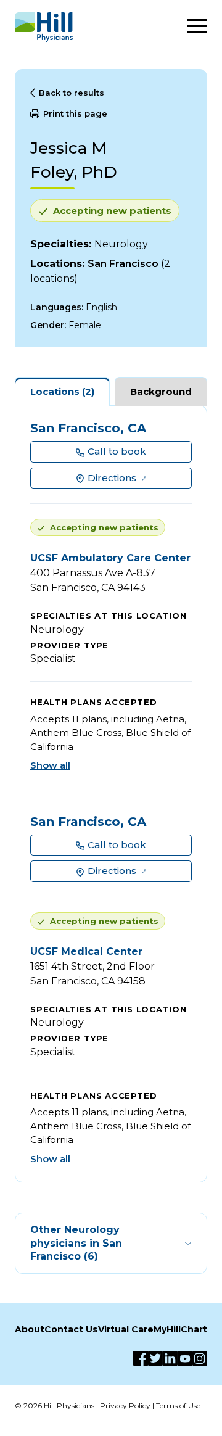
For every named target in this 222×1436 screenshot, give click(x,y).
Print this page (75, 113)
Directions (112, 478)
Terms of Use (178, 1405)
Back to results (71, 92)
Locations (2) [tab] (62, 391)
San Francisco (123, 264)
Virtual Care (126, 1329)
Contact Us (70, 1329)
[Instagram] (199, 1358)
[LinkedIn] (170, 1358)
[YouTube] (185, 1358)
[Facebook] (140, 1358)
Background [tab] (161, 391)
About (29, 1329)
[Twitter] (155, 1358)
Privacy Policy (125, 1405)
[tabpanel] (111, 794)
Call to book (117, 451)
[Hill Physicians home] (44, 27)
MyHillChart (180, 1329)
